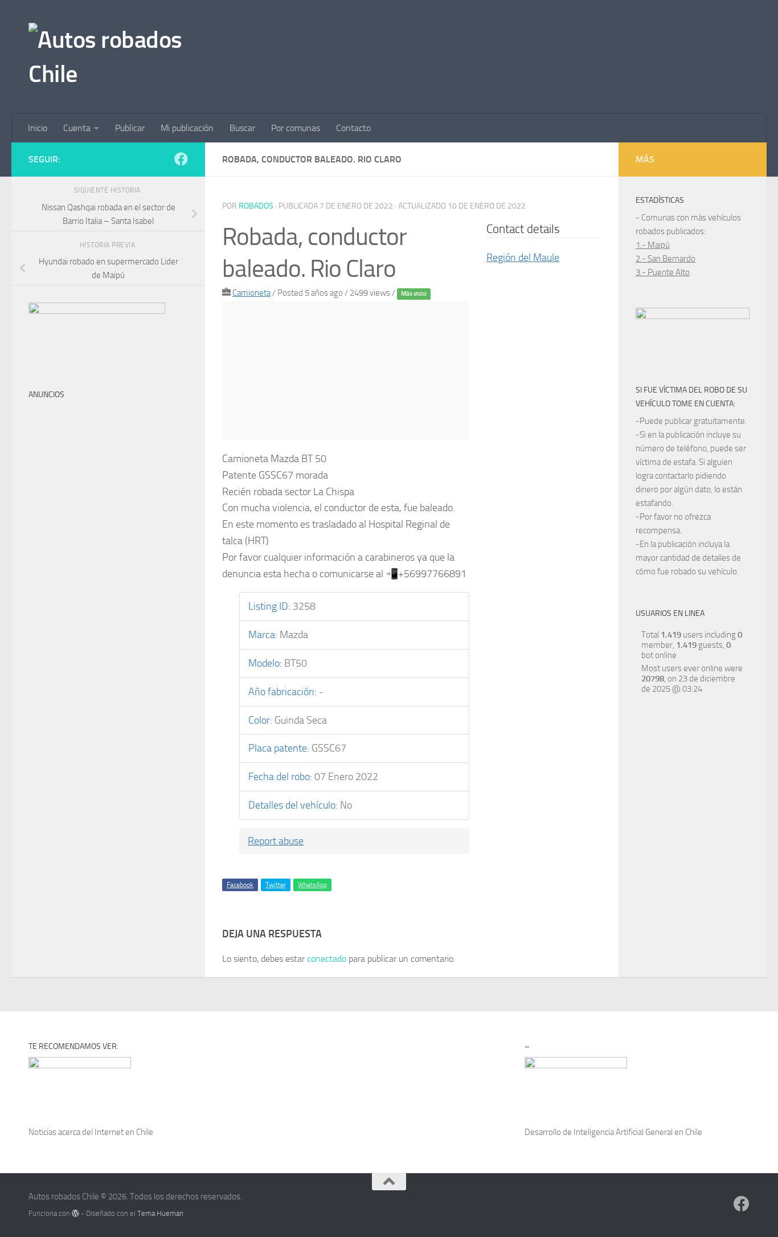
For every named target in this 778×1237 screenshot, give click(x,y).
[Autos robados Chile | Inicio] (111, 57)
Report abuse (276, 841)
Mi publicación (187, 128)
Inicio (37, 128)
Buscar (242, 128)
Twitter (275, 885)
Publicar (130, 128)
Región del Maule (522, 257)
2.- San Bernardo (665, 259)
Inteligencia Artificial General (623, 1132)
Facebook (240, 885)
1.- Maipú (653, 245)
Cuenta (77, 128)
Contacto (353, 128)
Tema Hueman (160, 1213)
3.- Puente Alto (663, 272)
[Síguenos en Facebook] (181, 159)
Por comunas (295, 128)
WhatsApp (312, 885)
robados (256, 206)
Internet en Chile (124, 1132)
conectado (326, 958)
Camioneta (251, 293)
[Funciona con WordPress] (75, 1213)
